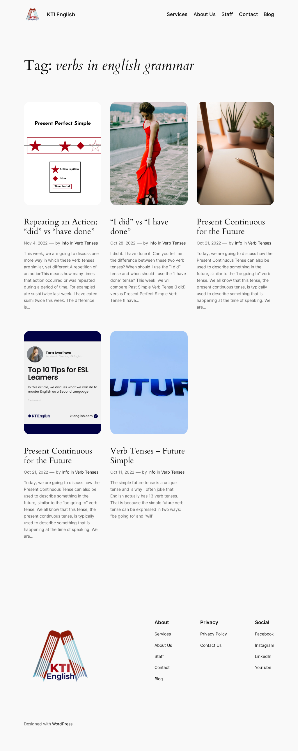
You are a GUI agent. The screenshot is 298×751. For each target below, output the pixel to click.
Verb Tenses (86, 242)
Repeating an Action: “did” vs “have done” (60, 226)
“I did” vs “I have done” (139, 226)
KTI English (61, 14)
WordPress (62, 723)
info (65, 242)
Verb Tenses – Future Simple (147, 455)
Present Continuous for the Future (231, 226)
